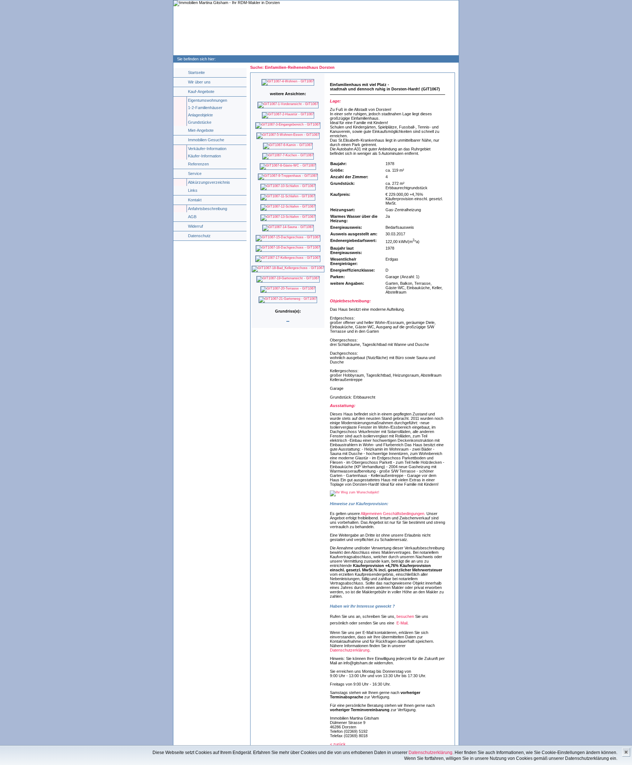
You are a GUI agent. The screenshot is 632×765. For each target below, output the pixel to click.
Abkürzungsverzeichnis (209, 182)
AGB (192, 216)
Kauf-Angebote (201, 91)
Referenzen (198, 164)
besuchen (405, 616)
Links (193, 190)
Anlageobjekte (200, 115)
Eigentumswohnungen (207, 100)
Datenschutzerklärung (349, 650)
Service (195, 173)
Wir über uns (199, 82)
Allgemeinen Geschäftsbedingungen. (393, 513)
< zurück (338, 744)
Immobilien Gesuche (206, 140)
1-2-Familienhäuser (205, 107)
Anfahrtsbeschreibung (207, 208)
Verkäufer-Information (207, 148)
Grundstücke (199, 122)
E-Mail (401, 623)
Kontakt (195, 200)
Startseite (196, 72)
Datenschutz (199, 236)
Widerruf (195, 226)
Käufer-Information (204, 156)
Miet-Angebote (201, 130)
